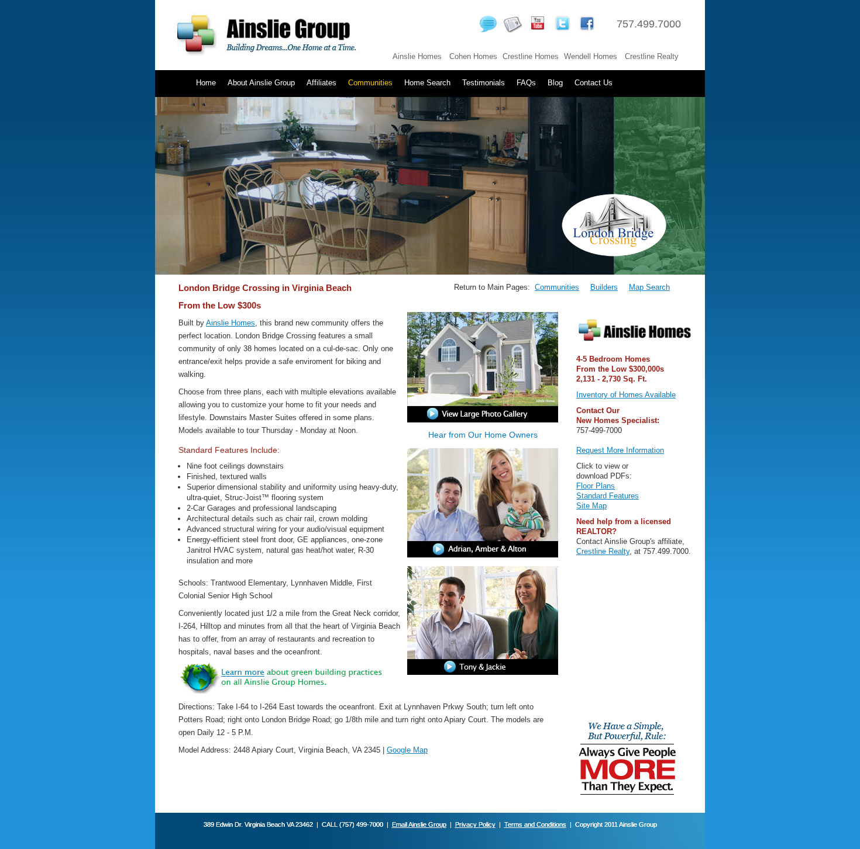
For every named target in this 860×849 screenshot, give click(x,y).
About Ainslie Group (261, 82)
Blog (555, 82)
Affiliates (321, 82)
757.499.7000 (649, 24)
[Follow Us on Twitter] (563, 31)
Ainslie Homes (417, 56)
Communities (370, 82)
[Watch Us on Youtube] (538, 31)
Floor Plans (595, 485)
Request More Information (620, 450)
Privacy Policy (475, 824)
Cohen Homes (473, 56)
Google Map (407, 750)
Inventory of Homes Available (626, 394)
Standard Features (607, 495)
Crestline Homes (531, 56)
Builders (604, 287)
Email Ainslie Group (419, 824)
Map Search (649, 287)
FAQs (526, 82)
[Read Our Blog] (490, 31)
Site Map (591, 505)
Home (206, 82)
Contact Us (594, 82)
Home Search (427, 82)
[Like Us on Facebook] (588, 31)
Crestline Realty (652, 56)
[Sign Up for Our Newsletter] (514, 31)
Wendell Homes (590, 56)
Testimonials (483, 82)
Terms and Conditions (535, 824)
